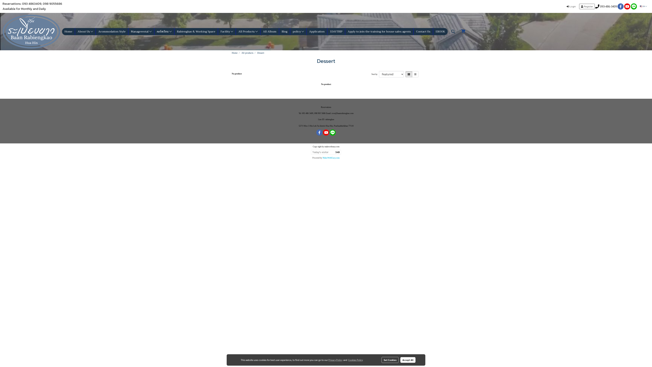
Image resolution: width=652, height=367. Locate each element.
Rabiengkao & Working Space (196, 31)
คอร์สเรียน (163, 31)
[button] (453, 31)
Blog (284, 31)
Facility (226, 31)
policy (297, 31)
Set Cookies (390, 359)
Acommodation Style (112, 31)
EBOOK (440, 31)
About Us (84, 31)
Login (572, 6)
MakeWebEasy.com (331, 158)
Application (317, 31)
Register (588, 6)
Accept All (407, 359)
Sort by (375, 74)
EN (643, 6)
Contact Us (423, 31)
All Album (269, 31)
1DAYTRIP (336, 31)
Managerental (140, 31)
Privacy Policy (335, 359)
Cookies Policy (355, 359)
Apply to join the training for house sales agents (379, 31)
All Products (246, 31)
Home (68, 31)
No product (237, 74)
